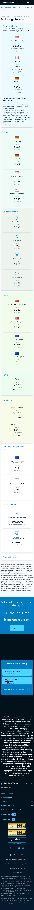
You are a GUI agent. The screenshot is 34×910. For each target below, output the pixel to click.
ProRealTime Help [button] (7, 806)
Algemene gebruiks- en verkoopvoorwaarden (17, 859)
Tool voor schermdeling (18, 854)
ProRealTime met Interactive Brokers (25, 7)
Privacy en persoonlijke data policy (17, 868)
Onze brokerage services (9, 7)
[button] (17, 810)
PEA (28, 2)
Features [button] (4, 801)
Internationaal (7, 787)
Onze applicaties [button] (7, 797)
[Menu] (31, 2)
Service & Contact (28, 787)
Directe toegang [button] (7, 793)
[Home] (9, 783)
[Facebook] (15, 848)
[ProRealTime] (8, 2)
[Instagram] (23, 848)
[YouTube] (19, 848)
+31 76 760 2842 (28, 783)
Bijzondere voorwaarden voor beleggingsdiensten (17, 864)
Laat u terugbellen (23, 689)
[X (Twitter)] (11, 848)
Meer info (16, 628)
